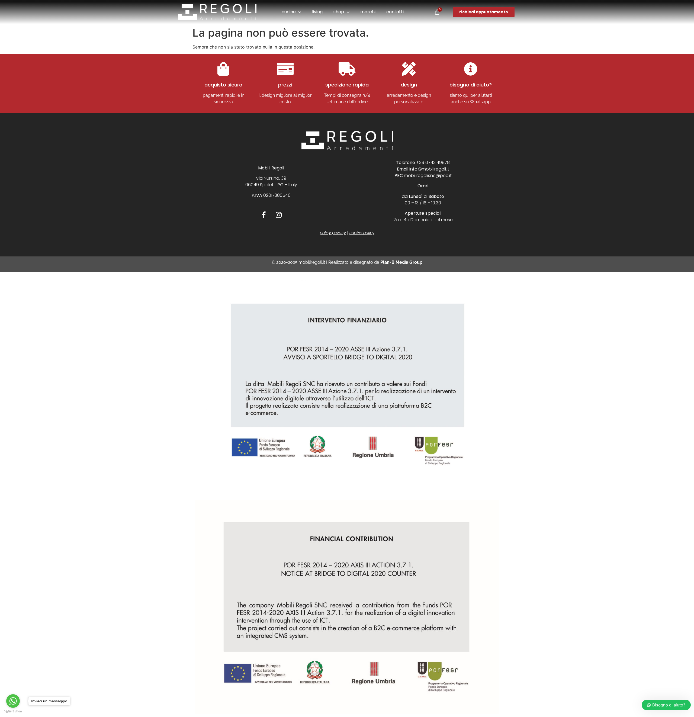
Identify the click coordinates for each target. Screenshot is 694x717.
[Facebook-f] (264, 214)
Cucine (289, 12)
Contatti (395, 12)
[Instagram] (278, 214)
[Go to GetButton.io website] (13, 711)
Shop (338, 12)
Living (317, 12)
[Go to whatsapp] (13, 701)
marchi (367, 12)
